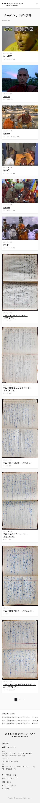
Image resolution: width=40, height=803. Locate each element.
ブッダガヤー (18, 766)
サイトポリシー (7, 789)
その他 (16, 761)
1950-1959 (5, 753)
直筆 (10, 321)
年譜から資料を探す (9, 747)
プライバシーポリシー (10, 785)
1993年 (6, 170)
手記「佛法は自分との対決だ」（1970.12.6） (17, 389)
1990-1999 (5, 756)
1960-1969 (12, 753)
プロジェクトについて (10, 778)
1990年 (6, 244)
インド (4, 59)
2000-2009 (12, 756)
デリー (8, 136)
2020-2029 (21, 756)
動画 (14, 59)
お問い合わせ (6, 782)
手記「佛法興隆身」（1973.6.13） (18, 610)
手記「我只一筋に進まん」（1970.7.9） (15, 316)
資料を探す (6, 743)
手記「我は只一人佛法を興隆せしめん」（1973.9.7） (19, 685)
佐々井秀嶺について (9, 775)
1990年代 (7, 56)
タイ (11, 766)
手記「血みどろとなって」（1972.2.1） (15, 535)
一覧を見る (12, 714)
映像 (11, 53)
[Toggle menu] (37, 4)
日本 (3, 769)
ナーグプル (9, 59)
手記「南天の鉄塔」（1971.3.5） (17, 462)
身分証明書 (9, 769)
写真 (7, 761)
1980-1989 (28, 753)
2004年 (6, 96)
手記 (11, 313)
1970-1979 (20, 753)
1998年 (6, 133)
